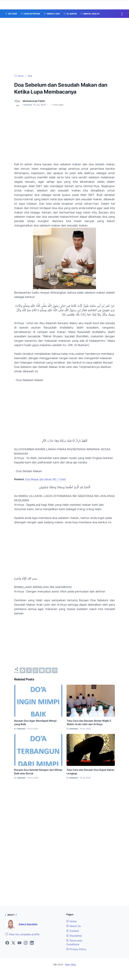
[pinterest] (48, 670)
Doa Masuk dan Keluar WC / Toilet (45, 479)
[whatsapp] (35, 670)
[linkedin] (32, 943)
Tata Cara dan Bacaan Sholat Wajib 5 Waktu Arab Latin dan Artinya (89, 722)
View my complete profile (23, 934)
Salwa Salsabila (28, 924)
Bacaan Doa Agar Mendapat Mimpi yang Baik (35, 722)
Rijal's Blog (70, 964)
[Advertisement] (64, 46)
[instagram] (26, 943)
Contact (74, 930)
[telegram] (42, 670)
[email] (55, 670)
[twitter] (29, 670)
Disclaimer (75, 935)
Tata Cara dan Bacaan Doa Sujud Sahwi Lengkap (90, 771)
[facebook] (22, 670)
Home (73, 921)
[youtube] (19, 943)
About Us (75, 926)
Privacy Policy (77, 949)
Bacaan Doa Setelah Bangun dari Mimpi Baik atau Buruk (38, 771)
